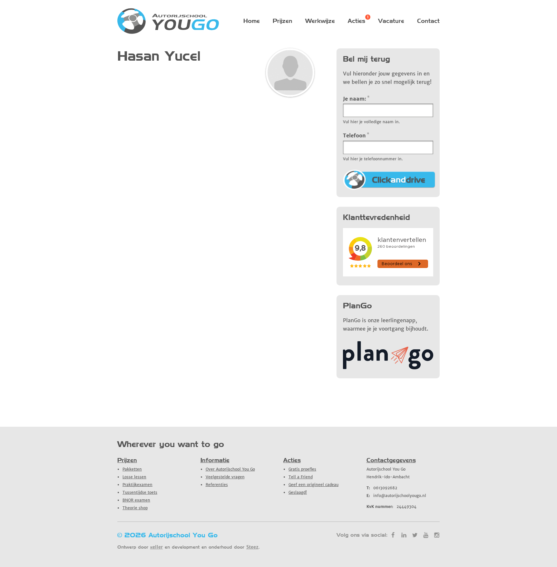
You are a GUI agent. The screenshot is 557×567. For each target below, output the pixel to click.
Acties (356, 20)
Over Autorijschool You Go (230, 469)
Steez (252, 547)
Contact (428, 20)
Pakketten (132, 469)
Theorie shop (135, 507)
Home (251, 20)
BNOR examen (136, 500)
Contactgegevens (391, 460)
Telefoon (356, 135)
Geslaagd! (297, 492)
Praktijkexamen (137, 484)
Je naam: (356, 98)
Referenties (217, 484)
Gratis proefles (302, 469)
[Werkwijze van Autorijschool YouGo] (388, 367)
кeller (156, 547)
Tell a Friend (300, 476)
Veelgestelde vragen (225, 476)
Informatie (215, 460)
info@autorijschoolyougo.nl (396, 495)
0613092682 (381, 487)
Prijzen (282, 20)
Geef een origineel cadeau (313, 484)
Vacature (391, 20)
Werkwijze (320, 20)
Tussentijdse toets (139, 492)
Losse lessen (134, 476)
